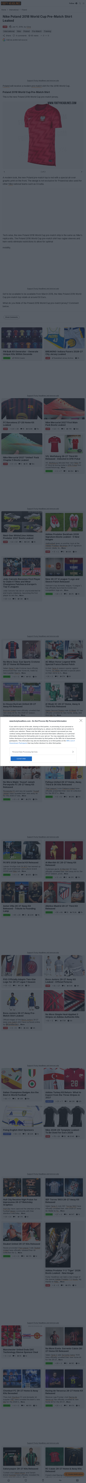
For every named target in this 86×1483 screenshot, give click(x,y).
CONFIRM (21, 759)
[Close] (82, 721)
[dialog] (43, 741)
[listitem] (43, 752)
